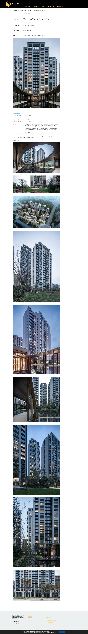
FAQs (46, 614)
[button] (24, 14)
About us (47, 615)
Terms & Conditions (49, 622)
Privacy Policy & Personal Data (51, 620)
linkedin (30, 617)
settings (54, 632)
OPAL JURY (49, 6)
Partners (47, 623)
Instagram (31, 616)
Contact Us (48, 617)
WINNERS (42, 6)
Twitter (30, 615)
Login (47, 618)
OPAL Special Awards (58, 6)
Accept (62, 632)
